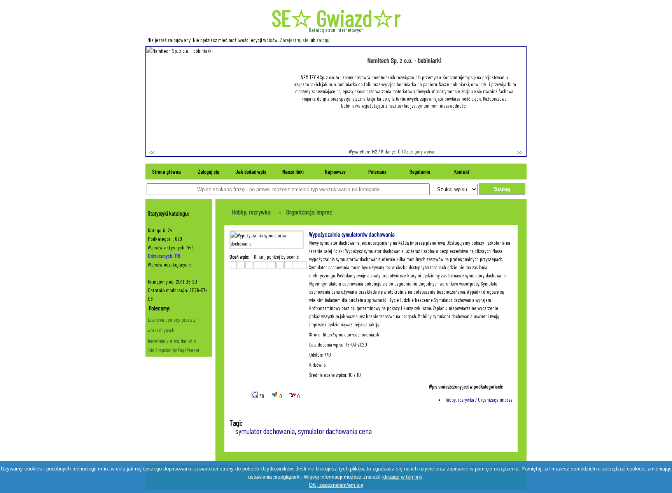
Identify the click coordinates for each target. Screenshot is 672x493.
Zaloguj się (208, 171)
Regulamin (420, 171)
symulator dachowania (265, 431)
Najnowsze (335, 171)
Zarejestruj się (294, 40)
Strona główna (166, 171)
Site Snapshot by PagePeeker (174, 350)
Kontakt (461, 171)
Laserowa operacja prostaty (172, 320)
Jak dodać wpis (250, 171)
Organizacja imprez (309, 211)
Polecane (377, 171)
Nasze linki (293, 171)
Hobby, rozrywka (251, 211)
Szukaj (502, 189)
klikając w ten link (402, 477)
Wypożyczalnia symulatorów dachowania (352, 234)
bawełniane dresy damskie (172, 341)
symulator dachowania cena (335, 431)
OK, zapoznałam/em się (336, 485)
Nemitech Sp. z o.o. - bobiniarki (404, 60)
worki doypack (161, 330)
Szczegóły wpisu (419, 151)
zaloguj (324, 40)
